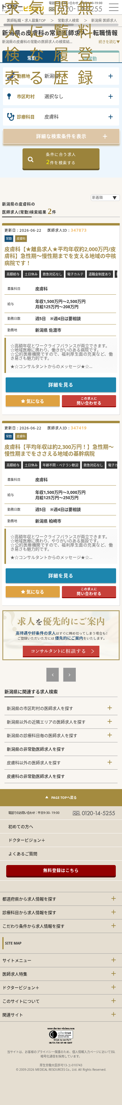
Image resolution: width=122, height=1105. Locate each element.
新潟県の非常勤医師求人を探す (36, 749)
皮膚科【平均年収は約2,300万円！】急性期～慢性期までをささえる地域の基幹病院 (59, 450)
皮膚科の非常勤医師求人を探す (36, 776)
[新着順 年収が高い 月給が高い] (105, 197)
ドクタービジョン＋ (26, 840)
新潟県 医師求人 (104, 20)
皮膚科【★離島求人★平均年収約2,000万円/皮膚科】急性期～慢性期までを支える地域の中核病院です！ (60, 256)
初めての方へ (20, 826)
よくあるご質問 (22, 853)
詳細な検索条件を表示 (61, 136)
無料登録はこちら (61, 870)
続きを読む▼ (109, 41)
